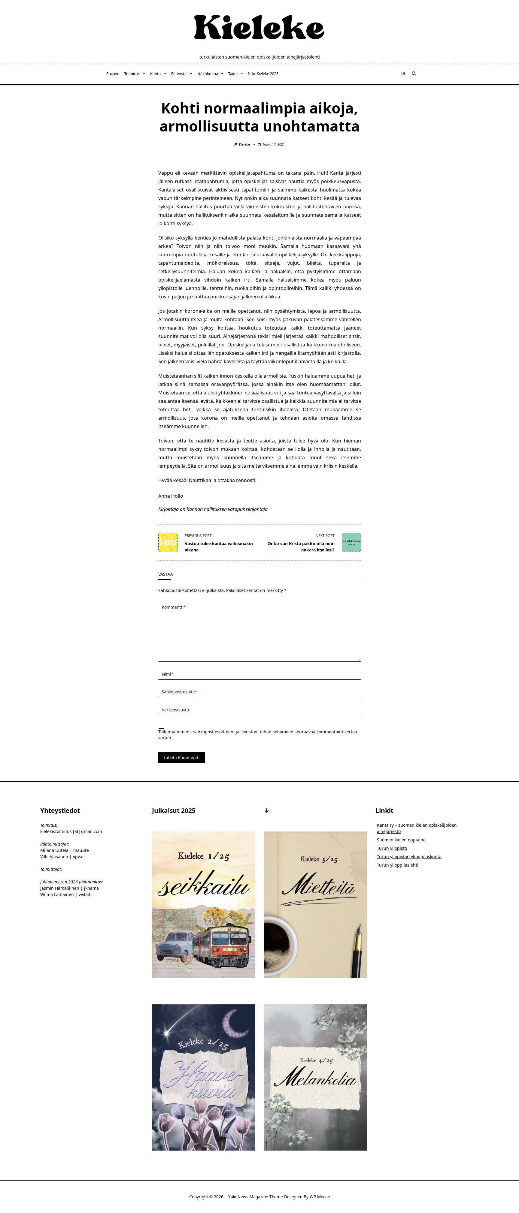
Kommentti (174, 607)
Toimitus (132, 73)
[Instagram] (403, 73)
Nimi (167, 674)
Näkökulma (207, 73)
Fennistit (179, 73)
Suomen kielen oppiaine (401, 840)
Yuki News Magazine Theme (255, 1196)
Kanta (155, 73)
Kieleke (244, 144)
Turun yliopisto (392, 848)
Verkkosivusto (175, 710)
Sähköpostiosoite (179, 692)
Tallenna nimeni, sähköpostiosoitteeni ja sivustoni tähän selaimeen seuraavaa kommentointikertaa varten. (257, 735)
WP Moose (320, 1196)
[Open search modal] (414, 73)
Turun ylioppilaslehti (397, 865)
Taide (233, 73)
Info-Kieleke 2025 (263, 73)
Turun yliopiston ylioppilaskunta (409, 856)
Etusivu (113, 73)
